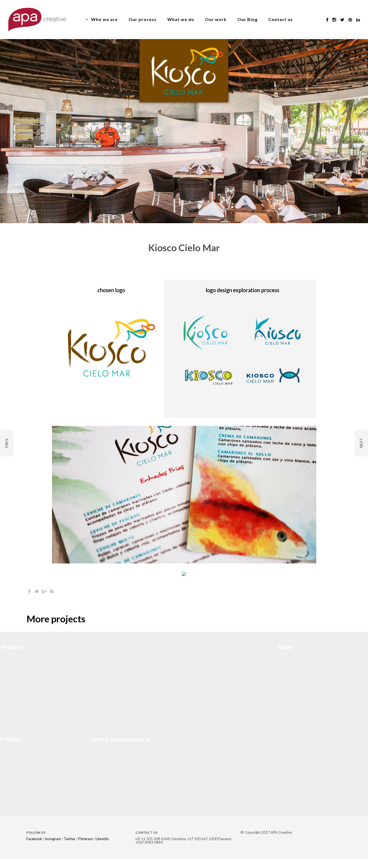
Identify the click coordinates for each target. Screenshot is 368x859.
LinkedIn (102, 839)
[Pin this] (51, 591)
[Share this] (29, 591)
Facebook (34, 839)
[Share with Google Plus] (44, 591)
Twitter (69, 839)
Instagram (53, 839)
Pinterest (85, 839)
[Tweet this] (36, 591)
